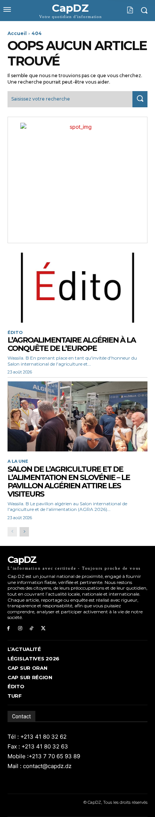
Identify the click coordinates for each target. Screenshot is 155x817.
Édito (15, 332)
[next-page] (24, 532)
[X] (43, 629)
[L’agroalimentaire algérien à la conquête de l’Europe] (77, 288)
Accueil (17, 33)
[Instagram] (20, 629)
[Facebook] (8, 629)
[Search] (139, 99)
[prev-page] (12, 532)
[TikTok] (32, 629)
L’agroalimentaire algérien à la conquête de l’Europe (71, 344)
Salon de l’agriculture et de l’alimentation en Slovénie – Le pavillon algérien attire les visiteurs (69, 481)
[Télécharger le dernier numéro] (124, 10)
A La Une (18, 461)
